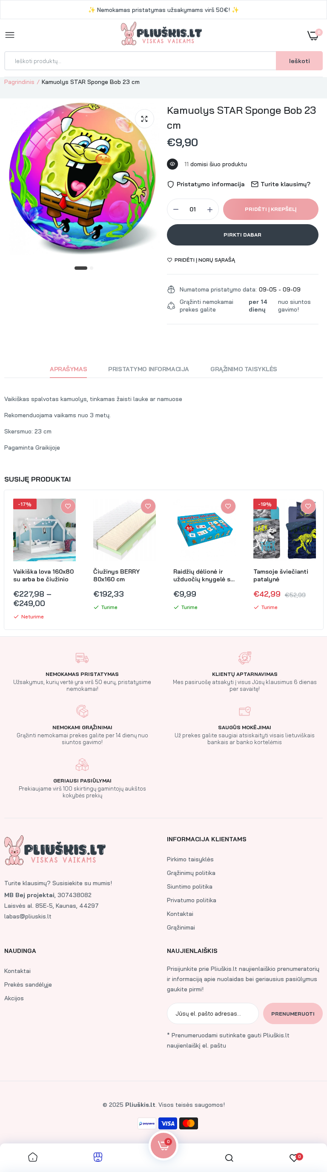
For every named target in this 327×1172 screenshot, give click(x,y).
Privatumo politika (191, 900)
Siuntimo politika (189, 886)
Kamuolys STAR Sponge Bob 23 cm (241, 117)
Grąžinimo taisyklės (243, 369)
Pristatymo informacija (148, 369)
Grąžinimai (181, 927)
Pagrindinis (19, 82)
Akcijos (14, 998)
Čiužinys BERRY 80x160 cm (116, 575)
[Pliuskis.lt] (161, 35)
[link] (68, 506)
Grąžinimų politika (191, 873)
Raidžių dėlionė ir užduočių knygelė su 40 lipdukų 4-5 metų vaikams (203, 575)
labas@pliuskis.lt (28, 916)
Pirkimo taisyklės (190, 859)
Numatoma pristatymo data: (218, 289)
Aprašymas (68, 369)
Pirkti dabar (242, 234)
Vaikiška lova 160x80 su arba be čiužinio (43, 575)
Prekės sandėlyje (28, 984)
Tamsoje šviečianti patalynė (280, 575)
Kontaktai (180, 914)
